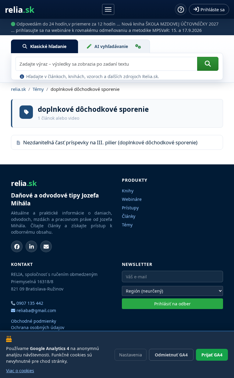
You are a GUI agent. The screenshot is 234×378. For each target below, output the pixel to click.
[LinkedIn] (31, 246)
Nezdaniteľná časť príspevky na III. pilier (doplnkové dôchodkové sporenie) (110, 142)
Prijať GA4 (211, 355)
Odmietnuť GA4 (171, 355)
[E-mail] (46, 246)
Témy (38, 89)
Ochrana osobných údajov (37, 327)
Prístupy (130, 208)
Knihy (127, 191)
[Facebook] (17, 246)
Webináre (132, 199)
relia (19, 9)
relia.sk (18, 89)
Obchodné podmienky (33, 321)
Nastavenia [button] (130, 355)
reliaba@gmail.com (35, 310)
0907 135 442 (29, 303)
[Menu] (108, 9)
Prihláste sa (212, 9)
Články (128, 216)
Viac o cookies (20, 370)
